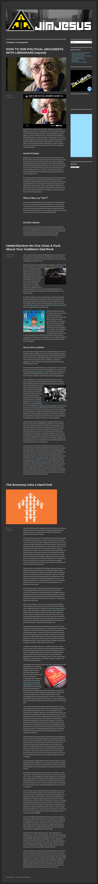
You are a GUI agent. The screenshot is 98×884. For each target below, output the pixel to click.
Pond (34, 468)
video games (39, 371)
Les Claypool (37, 401)
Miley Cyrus (33, 305)
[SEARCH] (91, 42)
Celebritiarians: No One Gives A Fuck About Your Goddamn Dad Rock (33, 247)
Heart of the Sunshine (59, 305)
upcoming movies (30, 371)
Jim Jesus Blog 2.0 (10, 877)
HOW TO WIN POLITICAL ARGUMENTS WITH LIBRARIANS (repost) (34, 50)
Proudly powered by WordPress (23, 877)
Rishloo (61, 458)
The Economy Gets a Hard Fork (29, 484)
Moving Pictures (49, 303)
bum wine (39, 811)
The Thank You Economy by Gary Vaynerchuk (31, 682)
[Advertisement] (81, 135)
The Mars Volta (42, 462)
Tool (36, 460)
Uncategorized (9, 97)
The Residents (42, 422)
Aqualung (26, 361)
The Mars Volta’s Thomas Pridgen (47, 405)
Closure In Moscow (28, 460)
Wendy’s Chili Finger (34, 837)
